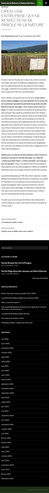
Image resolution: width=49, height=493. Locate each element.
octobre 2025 (6, 352)
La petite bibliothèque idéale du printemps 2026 (19, 298)
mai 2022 (5, 433)
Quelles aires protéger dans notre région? (17, 229)
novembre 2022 (7, 424)
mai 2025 (5, 366)
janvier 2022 (6, 442)
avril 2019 (5, 460)
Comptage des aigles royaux (12, 220)
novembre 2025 (7, 348)
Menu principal (46, 3)
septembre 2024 (7, 393)
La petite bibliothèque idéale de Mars (15, 314)
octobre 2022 (6, 429)
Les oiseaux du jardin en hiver (12, 318)
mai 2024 (5, 411)
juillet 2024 (5, 402)
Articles (4, 7)
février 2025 (6, 379)
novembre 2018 (7, 465)
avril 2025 (5, 370)
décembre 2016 (7, 478)
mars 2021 (5, 451)
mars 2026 (5, 343)
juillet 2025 (5, 361)
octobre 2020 (6, 456)
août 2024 (5, 397)
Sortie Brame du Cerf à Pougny (16, 262)
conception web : (37, 490)
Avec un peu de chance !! (10, 302)
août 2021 (5, 447)
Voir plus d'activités (40, 278)
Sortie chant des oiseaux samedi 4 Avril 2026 (18, 293)
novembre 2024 (7, 388)
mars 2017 (5, 469)
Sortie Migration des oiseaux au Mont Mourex (24, 271)
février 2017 (6, 474)
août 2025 (5, 357)
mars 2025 (5, 375)
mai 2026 (5, 339)
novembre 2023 (7, 415)
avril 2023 (5, 420)
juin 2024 (5, 406)
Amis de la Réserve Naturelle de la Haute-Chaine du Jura (19, 3)
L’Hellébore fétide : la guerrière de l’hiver (17, 323)
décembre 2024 (7, 384)
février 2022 (6, 438)
